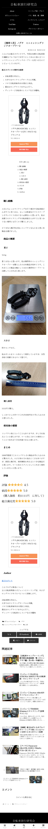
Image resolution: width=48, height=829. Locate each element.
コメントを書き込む (24, 797)
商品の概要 (23, 169)
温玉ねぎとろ (7, 581)
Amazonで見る (24, 144)
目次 (21, 162)
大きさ (23, 176)
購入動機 (22, 166)
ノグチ (22, 621)
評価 (20, 188)
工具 (26, 624)
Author (22, 192)
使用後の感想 (24, 182)
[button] (16, 640)
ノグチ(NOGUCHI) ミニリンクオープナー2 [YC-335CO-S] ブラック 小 (24, 132)
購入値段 (24, 179)
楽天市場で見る (24, 149)
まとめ (21, 185)
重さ (22, 173)
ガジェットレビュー (10, 621)
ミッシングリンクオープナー (13, 624)
